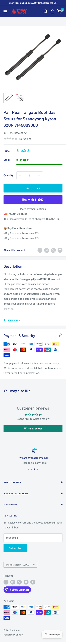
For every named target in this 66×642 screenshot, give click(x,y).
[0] (59, 11)
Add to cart (33, 188)
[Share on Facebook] (39, 250)
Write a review (33, 428)
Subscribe (15, 548)
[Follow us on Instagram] (12, 582)
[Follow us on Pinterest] (19, 582)
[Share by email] (60, 250)
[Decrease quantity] (20, 175)
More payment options (33, 208)
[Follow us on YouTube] (26, 582)
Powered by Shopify (13, 634)
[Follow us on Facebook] (6, 582)
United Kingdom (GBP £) (17, 564)
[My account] (52, 11)
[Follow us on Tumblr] (32, 582)
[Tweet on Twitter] (53, 250)
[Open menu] (5, 11)
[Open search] (46, 11)
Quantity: (9, 175)
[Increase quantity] (39, 175)
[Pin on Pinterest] (46, 250)
